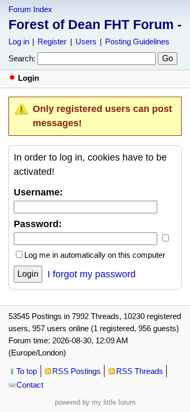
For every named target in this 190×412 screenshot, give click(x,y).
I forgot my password (92, 274)
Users (86, 41)
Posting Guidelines (137, 41)
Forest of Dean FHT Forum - (95, 24)
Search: (21, 58)
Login (28, 273)
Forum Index (30, 9)
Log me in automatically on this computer (94, 254)
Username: (38, 192)
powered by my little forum (95, 402)
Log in (18, 41)
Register (51, 41)
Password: (38, 224)
